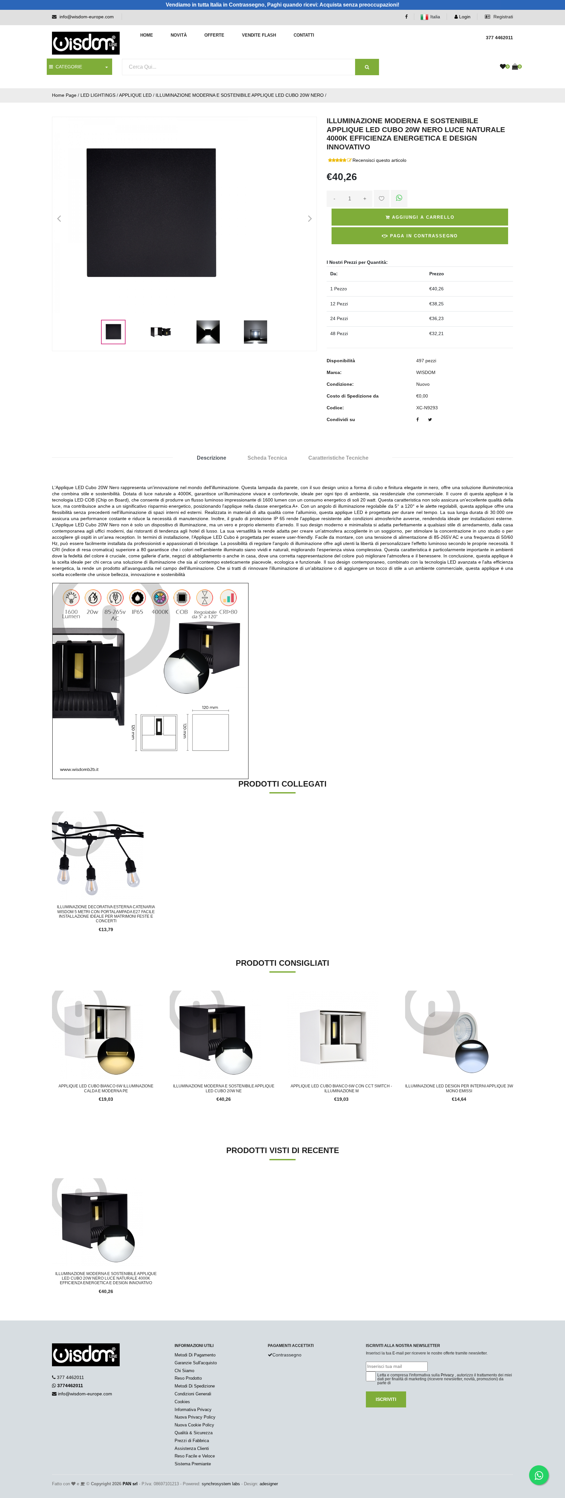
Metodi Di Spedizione (195, 1386)
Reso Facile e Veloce (195, 1456)
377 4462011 (70, 1377)
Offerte (214, 35)
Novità (179, 35)
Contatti (304, 35)
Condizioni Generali (193, 1393)
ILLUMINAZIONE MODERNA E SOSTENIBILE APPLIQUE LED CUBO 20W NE (223, 1088)
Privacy (447, 1375)
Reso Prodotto (188, 1378)
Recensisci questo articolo (379, 160)
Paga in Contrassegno (423, 235)
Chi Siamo (184, 1370)
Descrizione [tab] (211, 458)
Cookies (182, 1401)
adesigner (269, 1483)
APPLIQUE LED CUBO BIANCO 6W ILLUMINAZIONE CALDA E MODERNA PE (106, 1088)
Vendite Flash (259, 35)
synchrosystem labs (221, 1483)
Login (464, 16)
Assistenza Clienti (192, 1448)
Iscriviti (386, 1399)
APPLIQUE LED (135, 95)
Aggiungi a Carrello (422, 217)
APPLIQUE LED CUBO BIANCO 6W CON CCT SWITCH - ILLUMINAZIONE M (341, 1088)
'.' (53, 1181)
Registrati (502, 16)
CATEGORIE (67, 66)
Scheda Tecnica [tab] (267, 458)
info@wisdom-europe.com (87, 16)
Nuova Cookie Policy (194, 1424)
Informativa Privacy (193, 1409)
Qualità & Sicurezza (194, 1432)
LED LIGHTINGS (97, 95)
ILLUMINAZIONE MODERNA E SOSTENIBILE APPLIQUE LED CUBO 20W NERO (240, 95)
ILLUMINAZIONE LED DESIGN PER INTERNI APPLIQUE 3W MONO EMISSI (459, 1088)
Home (146, 35)
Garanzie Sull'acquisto (196, 1362)
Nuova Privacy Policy (195, 1417)
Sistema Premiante (193, 1463)
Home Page (64, 95)
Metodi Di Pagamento (195, 1355)
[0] (503, 67)
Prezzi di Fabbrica (192, 1440)
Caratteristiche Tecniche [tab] (338, 458)
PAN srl (130, 1483)
